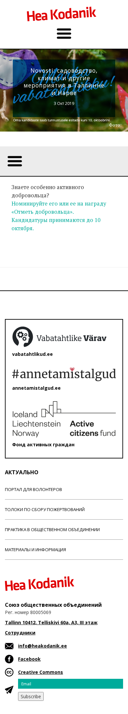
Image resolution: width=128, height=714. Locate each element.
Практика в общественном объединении (52, 529)
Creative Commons (40, 672)
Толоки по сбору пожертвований (45, 509)
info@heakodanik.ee (42, 646)
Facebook (29, 659)
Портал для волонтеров (33, 489)
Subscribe (31, 696)
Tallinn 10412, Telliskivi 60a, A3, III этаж (51, 622)
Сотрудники (20, 632)
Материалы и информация (35, 550)
